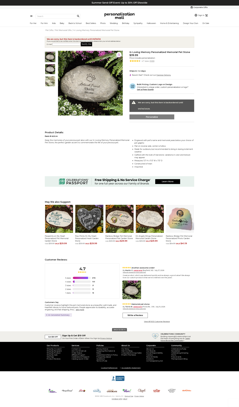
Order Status (77, 353)
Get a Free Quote (145, 89)
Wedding (114, 23)
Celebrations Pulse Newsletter (178, 350)
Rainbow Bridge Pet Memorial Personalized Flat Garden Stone (119, 237)
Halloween (151, 23)
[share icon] (118, 54)
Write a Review (135, 315)
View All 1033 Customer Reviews (157, 321)
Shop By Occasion (54, 349)
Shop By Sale (52, 355)
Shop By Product (53, 353)
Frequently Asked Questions (103, 358)
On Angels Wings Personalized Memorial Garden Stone (149, 237)
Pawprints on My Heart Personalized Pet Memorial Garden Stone (56, 238)
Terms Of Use (101, 361)
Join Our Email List (79, 351)
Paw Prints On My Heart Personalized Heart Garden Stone (87, 238)
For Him (44, 23)
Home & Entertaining (169, 23)
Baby (62, 23)
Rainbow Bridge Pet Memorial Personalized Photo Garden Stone (179, 238)
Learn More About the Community (175, 339)
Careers (149, 355)
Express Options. (163, 75)
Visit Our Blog (126, 351)
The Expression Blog (179, 359)
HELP (125, 399)
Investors (149, 359)
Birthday (125, 23)
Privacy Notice (106, 338)
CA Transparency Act (154, 361)
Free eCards (176, 357)
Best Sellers (91, 23)
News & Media (152, 357)
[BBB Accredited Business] (118, 380)
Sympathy (138, 23)
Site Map (50, 357)
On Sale (205, 23)
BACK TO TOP (119, 330)
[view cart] (206, 15)
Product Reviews (53, 359)
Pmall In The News (128, 355)
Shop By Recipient (54, 351)
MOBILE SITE (117, 399)
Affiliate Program (78, 355)
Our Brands (150, 351)
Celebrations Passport (80, 357)
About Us (150, 349)
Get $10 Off (53, 337)
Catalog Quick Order (80, 359)
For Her (33, 23)
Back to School (75, 23)
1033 (152, 61)
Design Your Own (190, 23)
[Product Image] (90, 83)
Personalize (152, 117)
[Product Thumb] (50, 57)
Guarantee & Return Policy (107, 355)
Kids (54, 23)
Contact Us (76, 349)
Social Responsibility (154, 353)
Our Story (125, 349)
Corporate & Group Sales (131, 353)
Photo (103, 23)
